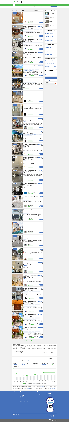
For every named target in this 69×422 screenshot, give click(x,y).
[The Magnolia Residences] (47, 13)
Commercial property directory (24, 401)
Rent (14, 4)
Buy (12, 4)
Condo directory (22, 400)
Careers (13, 394)
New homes (21, 4)
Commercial (25, 4)
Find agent (31, 4)
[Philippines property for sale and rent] (19, 2)
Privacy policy (30, 420)
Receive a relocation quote (49, 77)
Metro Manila (42, 349)
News (34, 4)
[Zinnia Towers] (47, 17)
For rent (21, 394)
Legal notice (34, 420)
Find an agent (22, 395)
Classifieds (40, 4)
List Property (17, 4)
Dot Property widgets (40, 394)
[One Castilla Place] (47, 21)
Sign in (56, 4)
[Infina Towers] (47, 25)
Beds (42, 6)
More (46, 6)
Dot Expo (13, 417)
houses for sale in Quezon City (53, 388)
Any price (36, 6)
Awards (37, 4)
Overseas (28, 4)
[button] (26, 6)
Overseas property (22, 397)
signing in (28, 388)
